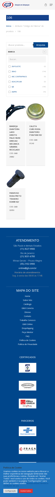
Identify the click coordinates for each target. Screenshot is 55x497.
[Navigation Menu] (51, 4)
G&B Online (27, 324)
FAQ (27, 336)
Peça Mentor (27, 332)
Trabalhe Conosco (28, 320)
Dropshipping (27, 328)
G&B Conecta (28, 308)
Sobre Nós (27, 300)
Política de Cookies (27, 340)
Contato (27, 316)
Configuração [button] (10, 491)
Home (27, 296)
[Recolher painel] (44, 51)
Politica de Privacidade (27, 344)
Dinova (27, 312)
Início (8, 26)
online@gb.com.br (28, 268)
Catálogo (28, 304)
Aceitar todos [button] (25, 491)
